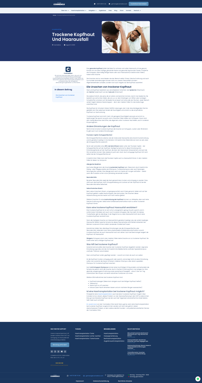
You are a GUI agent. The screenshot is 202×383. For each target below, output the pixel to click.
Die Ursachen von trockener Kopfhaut (65, 96)
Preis (110, 10)
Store (121, 10)
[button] (197, 378)
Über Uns (64, 10)
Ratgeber (92, 10)
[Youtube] (61, 351)
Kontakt (128, 10)
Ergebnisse (102, 10)
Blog (115, 10)
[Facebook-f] (55, 351)
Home (54, 15)
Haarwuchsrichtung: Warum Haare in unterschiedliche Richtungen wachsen (139, 347)
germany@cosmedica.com (94, 376)
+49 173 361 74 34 (74, 376)
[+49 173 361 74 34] (67, 376)
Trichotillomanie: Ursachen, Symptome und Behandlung (136, 353)
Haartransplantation (78, 10)
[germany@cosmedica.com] (84, 376)
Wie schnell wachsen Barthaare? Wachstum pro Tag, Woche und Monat (137, 334)
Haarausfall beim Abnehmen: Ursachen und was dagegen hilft (137, 340)
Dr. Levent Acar (92, 304)
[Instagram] (51, 351)
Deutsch (136, 10)
